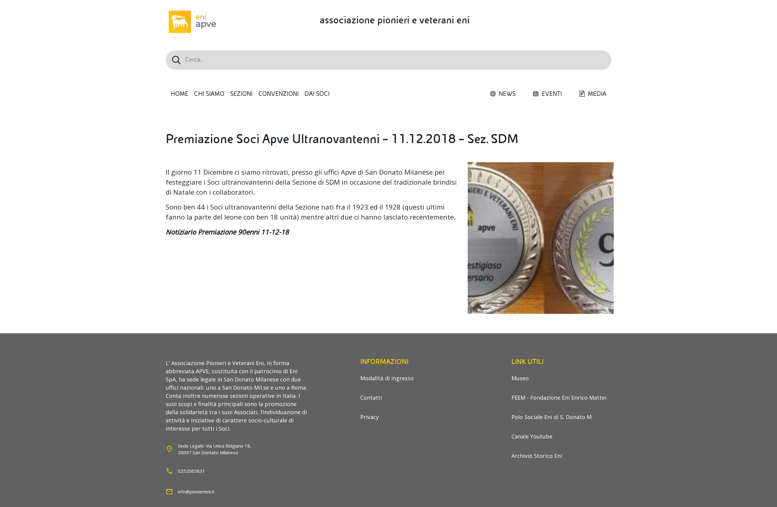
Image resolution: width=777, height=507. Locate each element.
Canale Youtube (531, 436)
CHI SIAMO (209, 94)
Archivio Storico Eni (536, 455)
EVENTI (552, 94)
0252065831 (191, 471)
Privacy (369, 417)
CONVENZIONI (278, 94)
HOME (179, 94)
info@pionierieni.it (196, 492)
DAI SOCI (317, 94)
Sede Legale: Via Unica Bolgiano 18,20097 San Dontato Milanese (214, 449)
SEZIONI (241, 94)
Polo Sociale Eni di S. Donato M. (552, 417)
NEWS (507, 94)
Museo (520, 378)
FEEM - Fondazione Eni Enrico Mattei (558, 397)
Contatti (371, 397)
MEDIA (597, 94)
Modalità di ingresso (387, 378)
